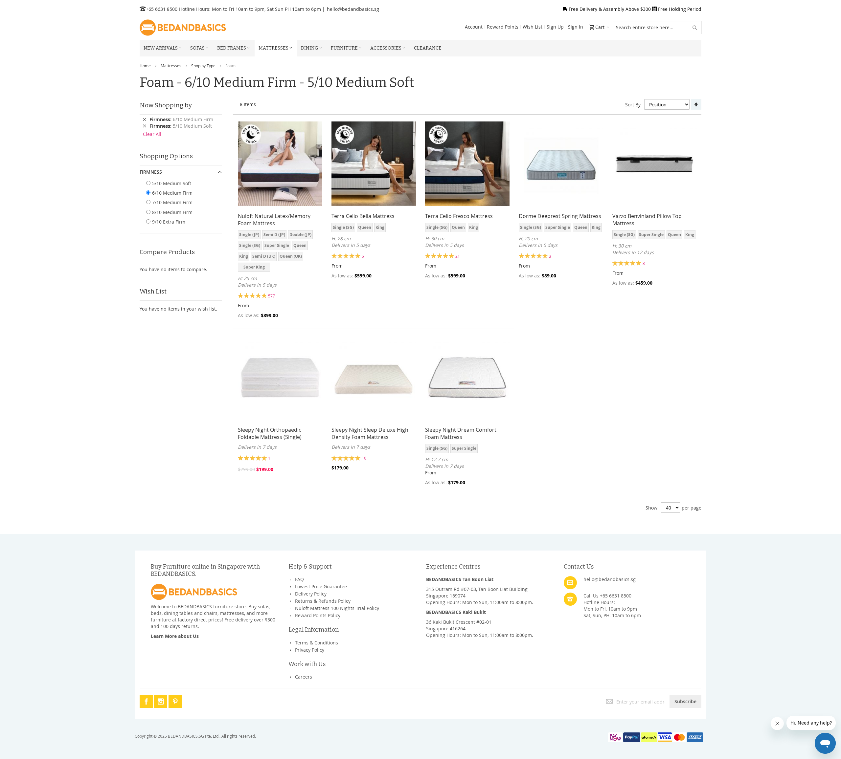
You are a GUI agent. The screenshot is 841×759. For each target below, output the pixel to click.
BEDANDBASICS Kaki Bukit (456, 612)
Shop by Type (203, 65)
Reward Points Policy (317, 615)
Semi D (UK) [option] (263, 256)
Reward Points (502, 27)
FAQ (299, 579)
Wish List (532, 27)
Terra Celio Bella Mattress (363, 216)
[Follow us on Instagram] (161, 700)
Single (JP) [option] (249, 234)
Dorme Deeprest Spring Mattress (560, 216)
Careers (303, 677)
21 (457, 256)
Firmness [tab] (151, 172)
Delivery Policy (311, 594)
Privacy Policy (309, 650)
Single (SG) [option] (249, 245)
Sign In (575, 27)
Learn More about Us (175, 636)
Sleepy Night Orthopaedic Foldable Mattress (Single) (270, 433)
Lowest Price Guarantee (321, 586)
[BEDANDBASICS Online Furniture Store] (183, 27)
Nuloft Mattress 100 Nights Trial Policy (337, 608)
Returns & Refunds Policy (323, 601)
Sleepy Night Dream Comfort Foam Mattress (460, 433)
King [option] (243, 256)
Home (145, 65)
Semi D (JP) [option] (274, 234)
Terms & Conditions (316, 643)
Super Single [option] (276, 245)
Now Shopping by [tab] (166, 105)
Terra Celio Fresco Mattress (459, 216)
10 (364, 458)
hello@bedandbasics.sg (353, 9)
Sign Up (555, 27)
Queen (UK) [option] (291, 256)
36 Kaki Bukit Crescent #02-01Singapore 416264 (458, 625)
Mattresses (171, 65)
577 (271, 295)
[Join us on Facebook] (147, 700)
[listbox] (280, 251)
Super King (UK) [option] (254, 268)
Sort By (633, 104)
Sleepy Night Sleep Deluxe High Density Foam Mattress (369, 433)
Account (474, 27)
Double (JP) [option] (300, 234)
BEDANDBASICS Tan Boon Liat (459, 579)
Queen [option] (300, 245)
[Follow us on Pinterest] (175, 700)
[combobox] (657, 27)
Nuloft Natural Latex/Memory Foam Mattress (274, 219)
